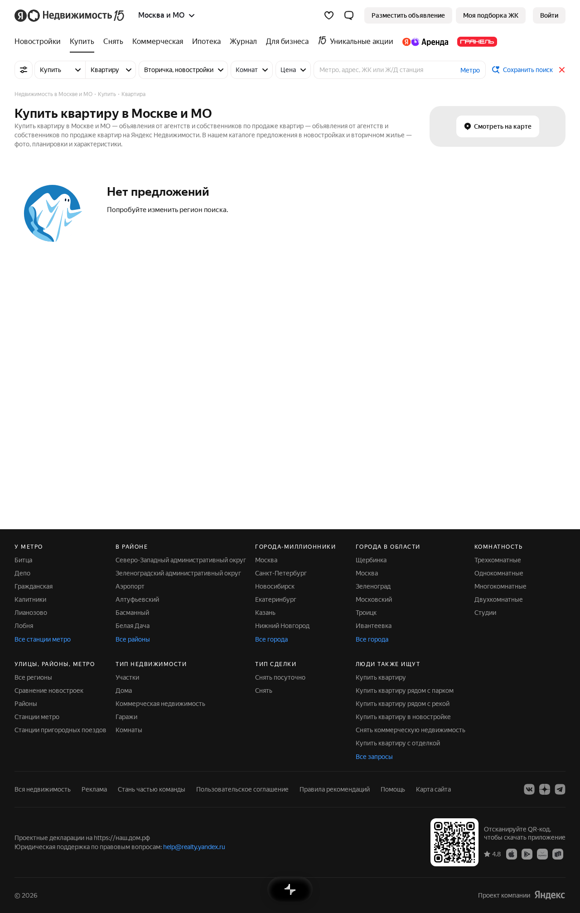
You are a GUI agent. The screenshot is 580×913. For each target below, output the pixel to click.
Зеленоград (373, 586)
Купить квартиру (381, 677)
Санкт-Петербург (281, 573)
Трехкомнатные (497, 560)
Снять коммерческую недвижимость (410, 730)
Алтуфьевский (137, 599)
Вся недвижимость (42, 789)
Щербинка (371, 560)
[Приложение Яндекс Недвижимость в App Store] (511, 853)
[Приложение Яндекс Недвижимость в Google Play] (527, 853)
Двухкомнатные (498, 599)
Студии (485, 612)
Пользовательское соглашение (242, 789)
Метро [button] (470, 70)
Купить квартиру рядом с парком (405, 690)
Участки (127, 677)
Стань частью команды (151, 789)
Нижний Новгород (282, 625)
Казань (265, 612)
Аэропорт (130, 586)
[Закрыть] (562, 69)
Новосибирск (275, 586)
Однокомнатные (498, 573)
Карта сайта (433, 789)
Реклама (94, 789)
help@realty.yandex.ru (194, 846)
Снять (263, 690)
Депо (22, 573)
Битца (23, 560)
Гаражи (126, 716)
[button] (349, 15)
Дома (124, 690)
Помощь (393, 789)
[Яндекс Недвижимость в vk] (529, 789)
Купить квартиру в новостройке (403, 716)
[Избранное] (329, 15)
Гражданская (33, 586)
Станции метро (36, 716)
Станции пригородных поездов (60, 730)
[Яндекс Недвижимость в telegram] (560, 789)
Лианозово (30, 612)
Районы (25, 703)
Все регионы (33, 677)
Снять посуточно (280, 677)
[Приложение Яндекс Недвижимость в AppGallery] (542, 853)
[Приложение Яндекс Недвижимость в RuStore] (557, 853)
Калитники (30, 599)
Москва (266, 560)
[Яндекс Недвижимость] (70, 15)
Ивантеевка (374, 625)
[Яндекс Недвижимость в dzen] (544, 789)
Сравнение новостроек (48, 690)
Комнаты (129, 730)
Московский (374, 599)
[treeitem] (39, 42)
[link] (549, 15)
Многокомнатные (500, 586)
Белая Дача (133, 625)
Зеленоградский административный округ (178, 573)
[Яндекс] (550, 895)
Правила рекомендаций (335, 789)
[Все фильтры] (23, 70)
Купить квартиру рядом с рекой (403, 703)
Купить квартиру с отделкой (398, 743)
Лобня (23, 625)
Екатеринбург (275, 599)
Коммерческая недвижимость (160, 703)
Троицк (366, 612)
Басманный (132, 612)
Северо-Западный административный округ (181, 560)
